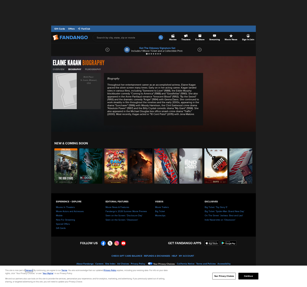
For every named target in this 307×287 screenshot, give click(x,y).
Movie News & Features (117, 207)
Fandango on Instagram (116, 243)
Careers (99, 263)
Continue (248, 276)
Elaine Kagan (67, 63)
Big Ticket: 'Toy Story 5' (216, 207)
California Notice (185, 263)
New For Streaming (65, 219)
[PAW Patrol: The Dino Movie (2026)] (116, 166)
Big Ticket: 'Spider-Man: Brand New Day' (224, 211)
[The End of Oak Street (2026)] (191, 166)
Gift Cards (59, 28)
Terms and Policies (206, 263)
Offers (71, 28)
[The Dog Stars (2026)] (66, 166)
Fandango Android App (228, 243)
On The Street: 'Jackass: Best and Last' (224, 215)
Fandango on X (110, 243)
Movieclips (160, 215)
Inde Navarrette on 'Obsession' (220, 219)
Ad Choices (123, 263)
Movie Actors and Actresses (70, 211)
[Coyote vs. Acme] (216, 166)
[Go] (160, 37)
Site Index (110, 263)
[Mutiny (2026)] (241, 166)
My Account (186, 255)
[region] (153, 276)
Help (174, 255)
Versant (29, 270)
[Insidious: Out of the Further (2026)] (91, 166)
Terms (64, 270)
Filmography (93, 69)
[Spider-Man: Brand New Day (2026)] (166, 166)
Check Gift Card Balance (126, 255)
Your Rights (48, 273)
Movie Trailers (162, 207)
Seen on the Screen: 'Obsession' (122, 219)
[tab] (147, 54)
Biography (74, 69)
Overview (58, 69)
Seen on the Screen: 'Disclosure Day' (124, 215)
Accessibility (224, 263)
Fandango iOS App (212, 243)
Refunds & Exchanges (157, 255)
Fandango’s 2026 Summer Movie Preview (126, 211)
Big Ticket (160, 211)
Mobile (59, 215)
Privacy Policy (138, 263)
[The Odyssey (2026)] (141, 166)
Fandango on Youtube (123, 243)
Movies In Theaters (65, 207)
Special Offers (63, 224)
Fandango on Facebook (103, 243)
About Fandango (85, 263)
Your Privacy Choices (164, 263)
